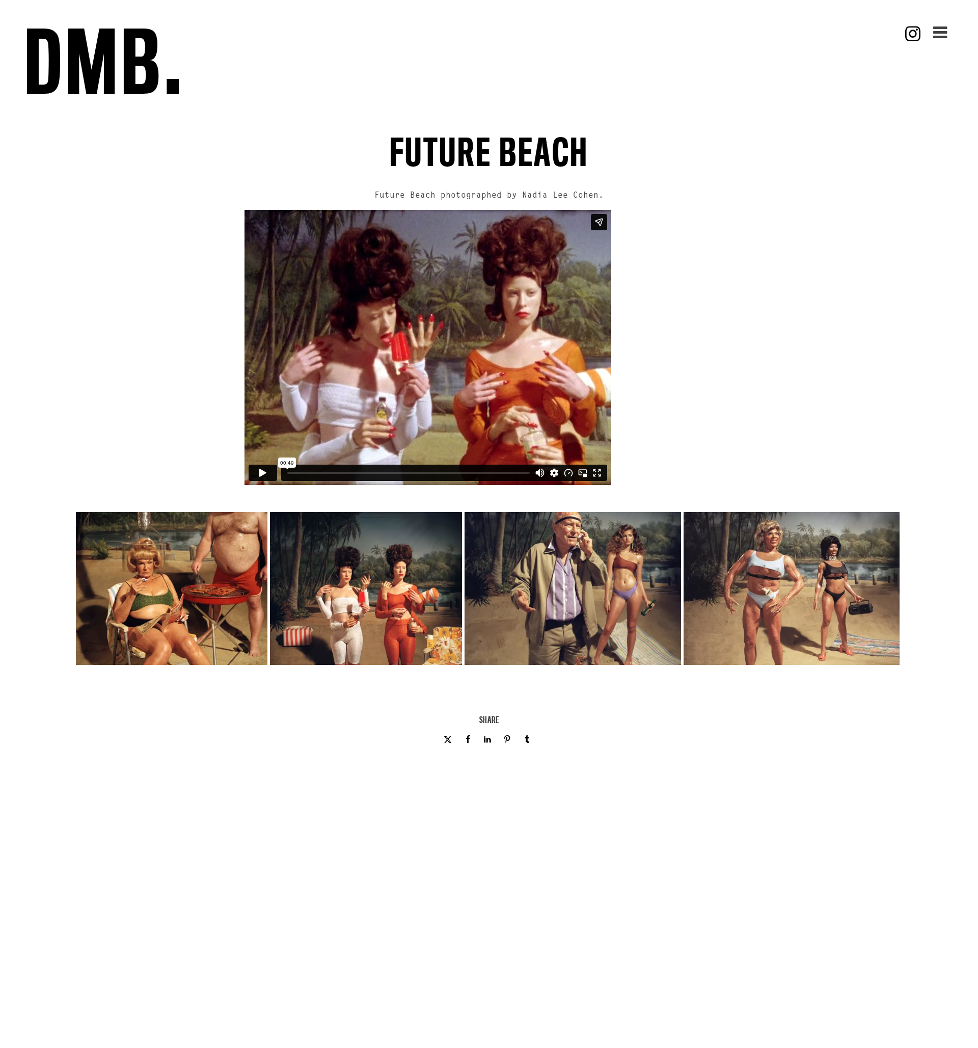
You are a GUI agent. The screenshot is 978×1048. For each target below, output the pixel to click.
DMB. (104, 61)
